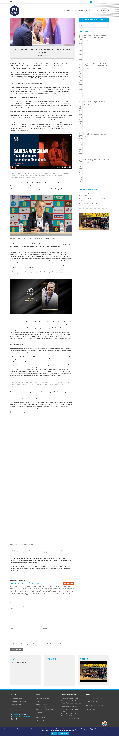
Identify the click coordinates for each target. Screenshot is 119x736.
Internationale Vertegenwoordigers (45, 709)
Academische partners (17, 704)
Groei (37, 701)
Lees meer (70, 583)
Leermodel (39, 712)
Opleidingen (66, 10)
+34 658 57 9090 (91, 709)
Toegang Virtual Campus (102, 2)
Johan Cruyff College (41, 707)
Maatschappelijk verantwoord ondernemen (44, 724)
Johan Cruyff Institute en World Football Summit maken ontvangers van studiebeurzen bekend (95, 133)
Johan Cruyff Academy (42, 704)
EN (89, 2)
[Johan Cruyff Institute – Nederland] (14, 10)
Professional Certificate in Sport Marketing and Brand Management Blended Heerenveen (70, 700)
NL (91, 2)
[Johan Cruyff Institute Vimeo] (28, 716)
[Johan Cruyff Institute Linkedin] (27, 714)
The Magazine (95, 10)
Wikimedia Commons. (49, 238)
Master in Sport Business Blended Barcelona (90, 204)
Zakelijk (88, 10)
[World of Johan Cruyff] (105, 723)
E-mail (12, 628)
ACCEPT (54, 733)
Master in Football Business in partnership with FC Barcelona (69, 705)
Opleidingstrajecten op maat (18, 701)
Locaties (74, 10)
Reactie (12, 608)
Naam (45, 628)
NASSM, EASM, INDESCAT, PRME (94, 698)
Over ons (81, 10)
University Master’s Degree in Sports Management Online (94, 207)
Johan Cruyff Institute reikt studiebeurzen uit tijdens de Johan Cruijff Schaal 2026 (96, 160)
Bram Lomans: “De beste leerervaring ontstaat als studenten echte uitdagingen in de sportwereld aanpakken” (95, 37)
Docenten (38, 715)
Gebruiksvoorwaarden (92, 701)
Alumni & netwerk (40, 717)
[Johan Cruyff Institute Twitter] (21, 714)
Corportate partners (16, 698)
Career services (40, 720)
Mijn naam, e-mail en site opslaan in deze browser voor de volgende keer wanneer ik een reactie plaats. (42, 644)
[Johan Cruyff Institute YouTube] (22, 716)
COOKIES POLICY (63, 733)
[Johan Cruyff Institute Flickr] (13, 719)
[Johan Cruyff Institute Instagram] (15, 716)
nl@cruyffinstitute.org (93, 712)
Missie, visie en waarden (42, 698)
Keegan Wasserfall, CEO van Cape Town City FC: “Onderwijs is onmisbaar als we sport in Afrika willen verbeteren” (96, 65)
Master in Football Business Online (70, 718)
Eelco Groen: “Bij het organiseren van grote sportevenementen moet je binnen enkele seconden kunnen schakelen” (96, 102)
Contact (103, 10)
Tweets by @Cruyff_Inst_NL (19, 662)
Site (11, 636)
